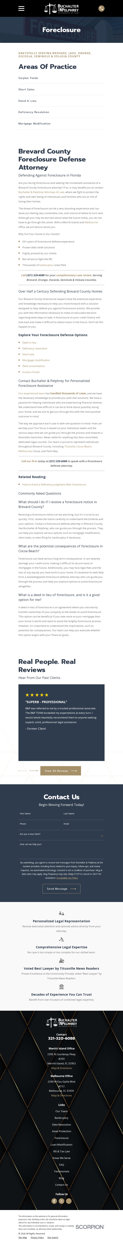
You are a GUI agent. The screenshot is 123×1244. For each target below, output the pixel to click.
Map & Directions (61, 1068)
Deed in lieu (29, 342)
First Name (25, 813)
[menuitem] (22, 1237)
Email (66, 824)
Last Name (69, 813)
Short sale (28, 354)
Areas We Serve (61, 1158)
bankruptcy (46, 265)
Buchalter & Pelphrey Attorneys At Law (41, 192)
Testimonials (61, 1171)
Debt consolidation (33, 366)
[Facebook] (54, 1201)
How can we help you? (31, 844)
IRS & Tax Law (61, 1151)
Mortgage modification (36, 360)
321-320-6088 (61, 1038)
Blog (61, 1178)
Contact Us (61, 1184)
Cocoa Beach (83, 446)
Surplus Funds (31, 372)
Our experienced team (31, 393)
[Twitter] (61, 1201)
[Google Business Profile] (68, 1201)
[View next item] (33, 771)
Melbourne (91, 222)
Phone (23, 824)
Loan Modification (61, 1144)
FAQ (61, 1164)
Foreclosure (62, 1138)
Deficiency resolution (34, 348)
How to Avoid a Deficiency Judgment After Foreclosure (54, 484)
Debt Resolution (61, 1124)
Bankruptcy (61, 1118)
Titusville (69, 446)
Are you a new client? (30, 834)
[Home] (61, 8)
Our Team (62, 1111)
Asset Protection (61, 1131)
